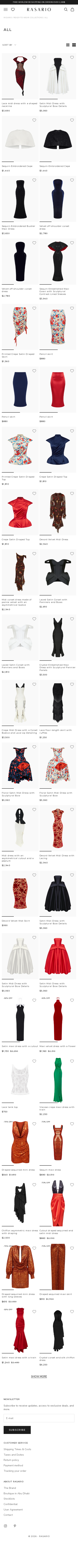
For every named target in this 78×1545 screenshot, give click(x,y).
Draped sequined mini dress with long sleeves (18, 1295)
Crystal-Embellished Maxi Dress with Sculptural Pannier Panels (58, 667)
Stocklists (9, 1498)
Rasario (8, 17)
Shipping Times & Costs (17, 1449)
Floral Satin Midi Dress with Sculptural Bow (18, 794)
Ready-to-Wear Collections (28, 17)
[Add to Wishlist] (34, 57)
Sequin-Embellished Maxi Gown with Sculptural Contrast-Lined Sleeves (54, 291)
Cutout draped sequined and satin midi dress (56, 1232)
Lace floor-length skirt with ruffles (56, 731)
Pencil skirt (46, 354)
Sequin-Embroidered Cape (17, 166)
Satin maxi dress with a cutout (20, 1046)
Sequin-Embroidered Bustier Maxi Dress (18, 227)
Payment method (13, 1465)
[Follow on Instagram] (5, 1526)
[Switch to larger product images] (67, 45)
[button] (8, 284)
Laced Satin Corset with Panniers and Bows (53, 601)
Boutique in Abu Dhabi (17, 1493)
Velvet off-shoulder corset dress (54, 227)
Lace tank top (10, 1107)
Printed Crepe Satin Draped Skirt (18, 355)
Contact (8, 1515)
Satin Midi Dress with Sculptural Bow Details (53, 104)
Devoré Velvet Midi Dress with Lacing (57, 857)
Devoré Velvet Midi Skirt (16, 921)
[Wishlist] (13, 9)
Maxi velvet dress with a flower (58, 1046)
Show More (39, 1376)
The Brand (10, 1488)
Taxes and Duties (14, 1454)
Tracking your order (15, 1471)
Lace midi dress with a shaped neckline (19, 104)
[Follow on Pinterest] (15, 1526)
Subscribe (17, 1429)
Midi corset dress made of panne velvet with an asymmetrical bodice (17, 602)
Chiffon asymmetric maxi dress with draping (20, 1232)
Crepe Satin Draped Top (53, 476)
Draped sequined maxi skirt (56, 1294)
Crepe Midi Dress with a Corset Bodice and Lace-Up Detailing (20, 731)
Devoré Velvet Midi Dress (54, 539)
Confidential (11, 1504)
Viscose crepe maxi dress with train (57, 1108)
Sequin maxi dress (50, 1170)
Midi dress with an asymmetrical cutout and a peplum (18, 858)
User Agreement (13, 1509)
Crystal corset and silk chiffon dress (57, 1359)
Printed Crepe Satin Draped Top (18, 478)
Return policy (11, 1460)
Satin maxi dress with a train (19, 1357)
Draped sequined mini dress (18, 1170)
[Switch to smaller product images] (74, 45)
